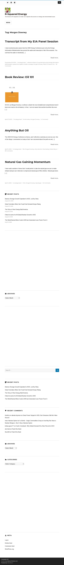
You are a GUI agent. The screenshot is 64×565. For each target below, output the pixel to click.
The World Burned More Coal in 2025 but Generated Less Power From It (26, 220)
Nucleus (3, 561)
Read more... (55, 58)
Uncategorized (21, 62)
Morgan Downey (37, 64)
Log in (6, 540)
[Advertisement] (17, 258)
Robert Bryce (53, 149)
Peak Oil (45, 64)
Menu (8, 22)
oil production (38, 149)
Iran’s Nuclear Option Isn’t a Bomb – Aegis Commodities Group (23, 420)
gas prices (16, 64)
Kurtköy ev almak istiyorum (13, 415)
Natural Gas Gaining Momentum (27, 162)
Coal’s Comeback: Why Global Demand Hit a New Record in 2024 (35, 426)
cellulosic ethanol (31, 62)
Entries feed (8, 543)
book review (26, 119)
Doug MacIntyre (41, 62)
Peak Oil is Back (16, 429)
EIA (47, 62)
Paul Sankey (46, 149)
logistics (21, 64)
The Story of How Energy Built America (16, 209)
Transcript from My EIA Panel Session (31, 41)
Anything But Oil (17, 130)
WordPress (10, 562)
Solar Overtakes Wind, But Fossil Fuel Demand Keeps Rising (23, 204)
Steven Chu (51, 64)
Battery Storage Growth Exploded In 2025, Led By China (21, 199)
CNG (24, 183)
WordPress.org (9, 549)
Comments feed (9, 546)
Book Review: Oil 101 (19, 77)
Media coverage (28, 64)
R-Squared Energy (16, 14)
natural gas (38, 183)
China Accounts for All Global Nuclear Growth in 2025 (20, 214)
